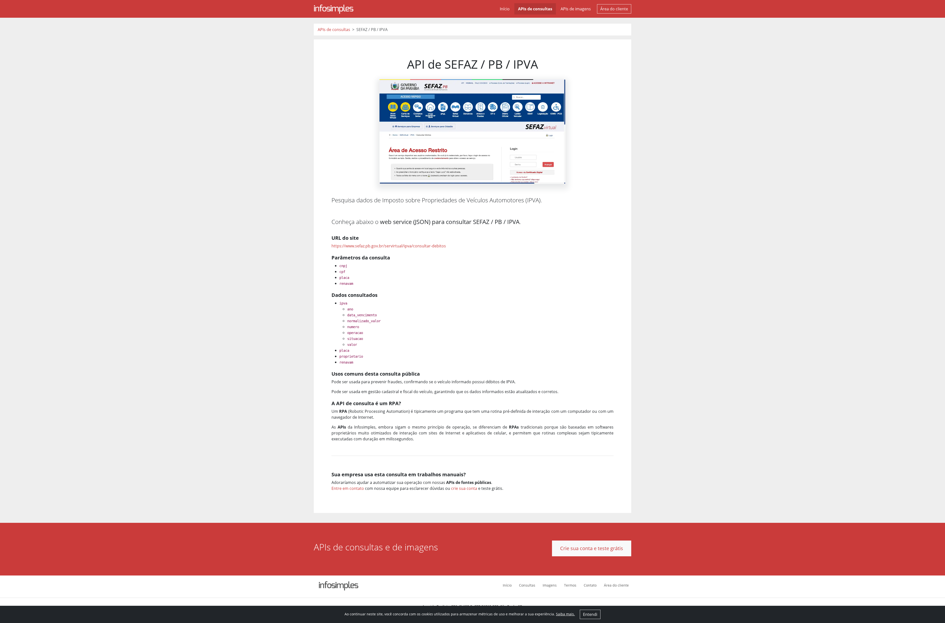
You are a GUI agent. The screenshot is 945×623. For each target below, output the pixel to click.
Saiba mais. (565, 614)
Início (505, 9)
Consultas (527, 585)
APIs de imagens (576, 9)
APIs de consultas (535, 9)
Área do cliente (614, 9)
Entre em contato (347, 488)
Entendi (590, 614)
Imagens (550, 585)
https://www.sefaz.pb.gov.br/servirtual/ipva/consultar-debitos (388, 246)
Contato (590, 585)
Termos (570, 585)
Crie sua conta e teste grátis (591, 548)
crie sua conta (464, 488)
